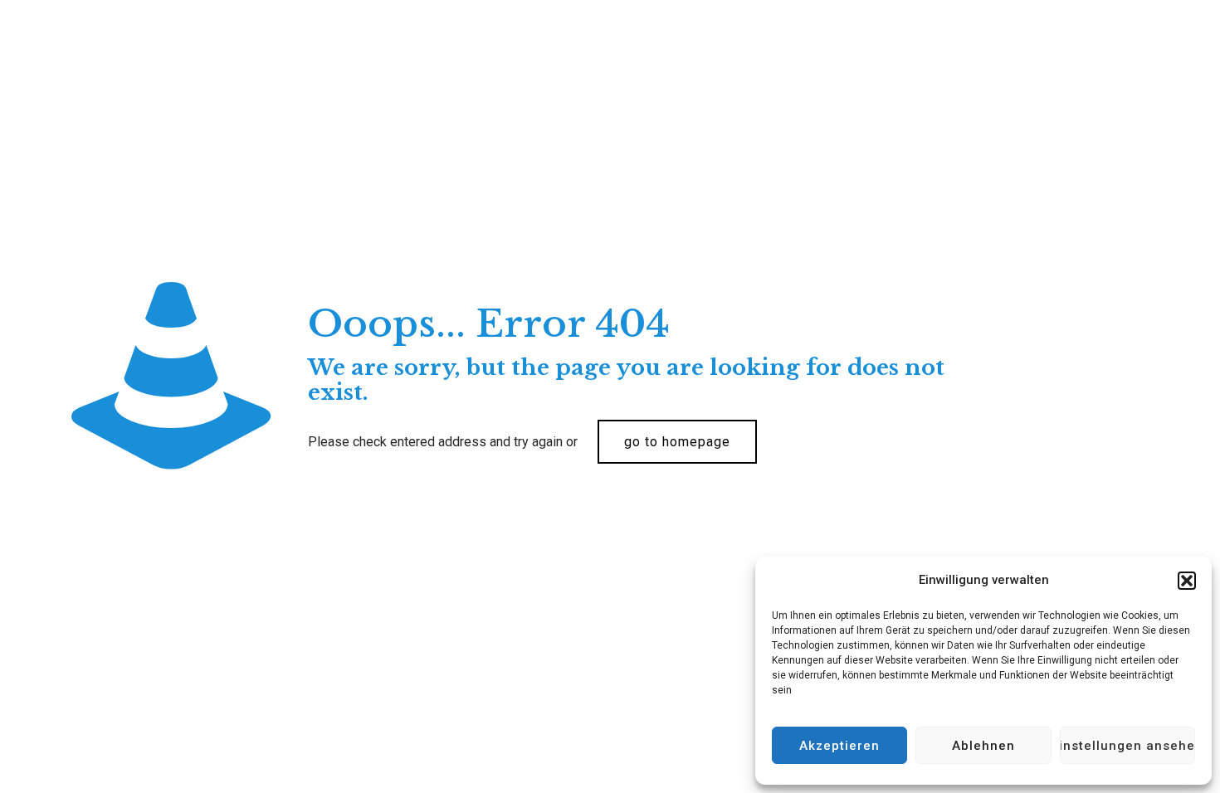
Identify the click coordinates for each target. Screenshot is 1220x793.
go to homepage (677, 442)
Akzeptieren (839, 745)
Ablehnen (983, 745)
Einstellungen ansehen (1127, 745)
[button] (1187, 580)
